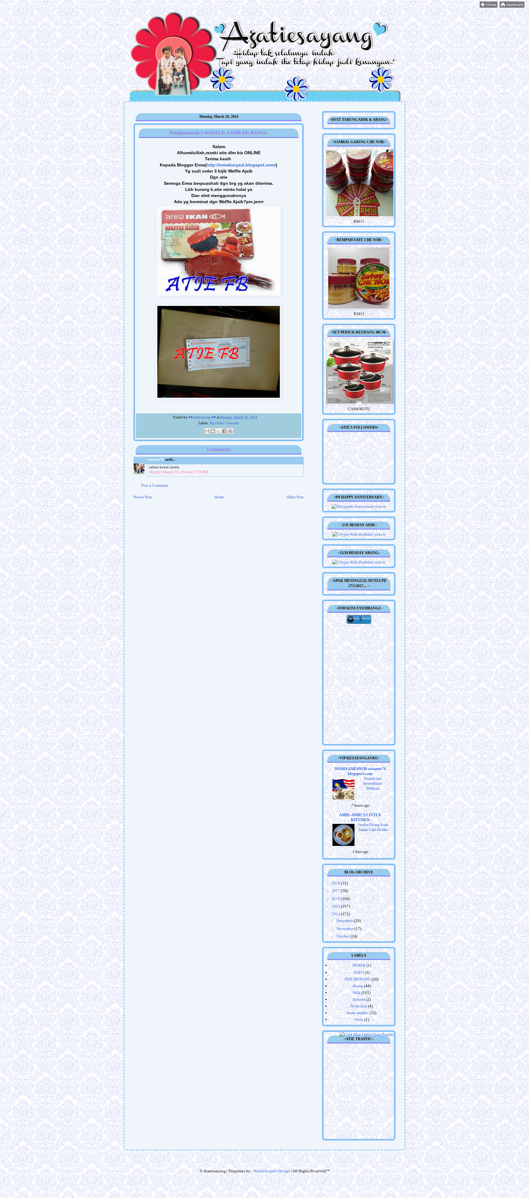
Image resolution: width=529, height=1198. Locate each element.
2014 (336, 914)
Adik (356, 992)
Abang (357, 986)
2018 (336, 883)
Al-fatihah (358, 1006)
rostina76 (156, 459)
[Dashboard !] (512, 6)
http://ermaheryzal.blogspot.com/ (241, 164)
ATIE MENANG (357, 979)
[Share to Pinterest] (230, 431)
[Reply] (155, 472)
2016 (336, 898)
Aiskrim (358, 999)
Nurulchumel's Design (271, 1171)
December (345, 920)
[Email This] (207, 431)
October (343, 936)
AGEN (358, 972)
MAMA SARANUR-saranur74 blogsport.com (360, 771)
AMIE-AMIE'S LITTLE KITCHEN (360, 817)
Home (219, 497)
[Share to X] (219, 431)
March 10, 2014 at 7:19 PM (185, 472)
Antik (358, 1019)
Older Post (295, 497)
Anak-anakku (357, 1012)
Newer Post (142, 497)
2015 (336, 906)
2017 (336, 890)
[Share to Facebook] (224, 431)
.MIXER (359, 965)
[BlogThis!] (213, 431)
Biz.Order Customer (224, 423)
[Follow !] (488, 6)
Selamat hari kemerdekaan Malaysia (372, 783)
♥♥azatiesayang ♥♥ (202, 417)
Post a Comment (154, 485)
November (345, 928)
